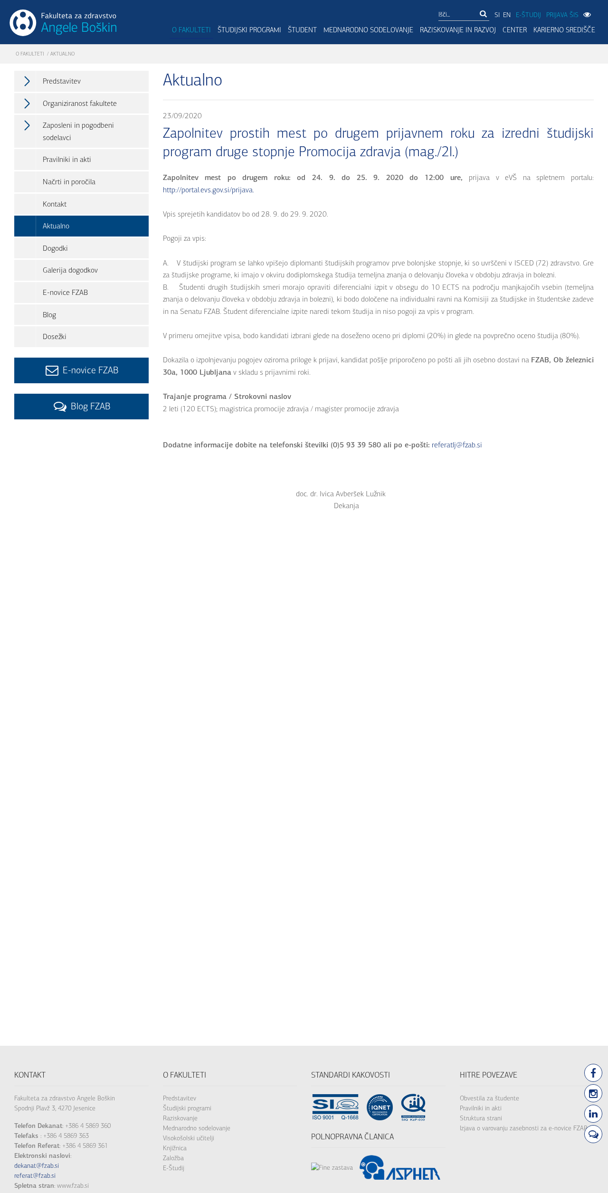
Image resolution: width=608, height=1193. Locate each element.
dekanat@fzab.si (36, 1166)
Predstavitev (62, 80)
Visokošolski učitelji (188, 1138)
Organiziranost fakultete (80, 103)
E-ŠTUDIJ (528, 15)
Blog (49, 314)
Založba (173, 1158)
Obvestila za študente (489, 1098)
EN (507, 15)
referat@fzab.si (35, 1176)
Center (515, 30)
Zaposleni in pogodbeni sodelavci (78, 131)
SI (497, 15)
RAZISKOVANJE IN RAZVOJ (458, 30)
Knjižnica (175, 1148)
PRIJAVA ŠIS (562, 15)
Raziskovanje (180, 1118)
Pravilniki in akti (67, 159)
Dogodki (55, 248)
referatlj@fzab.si (456, 444)
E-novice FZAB (65, 292)
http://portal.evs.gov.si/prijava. (208, 189)
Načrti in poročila (69, 181)
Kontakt (54, 203)
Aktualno (56, 225)
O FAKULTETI (191, 30)
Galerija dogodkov (70, 270)
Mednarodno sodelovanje (368, 30)
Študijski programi (249, 30)
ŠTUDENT (302, 30)
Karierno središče (564, 30)
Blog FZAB (89, 406)
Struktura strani (481, 1118)
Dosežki (54, 336)
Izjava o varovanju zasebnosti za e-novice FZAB (524, 1128)
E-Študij (173, 1168)
